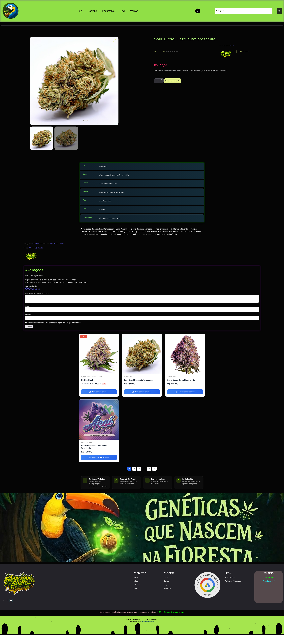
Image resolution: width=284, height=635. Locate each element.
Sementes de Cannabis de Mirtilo (181, 380)
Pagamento (108, 11)
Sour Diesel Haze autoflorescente (138, 380)
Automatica (137, 585)
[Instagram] (7, 600)
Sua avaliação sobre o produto (37, 293)
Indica (135, 581)
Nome (28, 306)
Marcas (134, 11)
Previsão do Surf (268, 581)
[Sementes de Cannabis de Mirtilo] (185, 354)
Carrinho (92, 11)
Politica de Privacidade (233, 581)
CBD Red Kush (87, 380)
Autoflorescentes (88, 377)
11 (149, 469)
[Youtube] (11, 600)
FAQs (166, 577)
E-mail (28, 314)
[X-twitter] (3, 600)
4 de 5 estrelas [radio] (36, 288)
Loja (80, 11)
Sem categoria (87, 442)
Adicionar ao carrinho (172, 81)
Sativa (135, 577)
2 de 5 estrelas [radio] (29, 288)
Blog (122, 11)
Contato (167, 581)
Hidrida (135, 588)
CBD (100, 377)
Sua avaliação (31, 286)
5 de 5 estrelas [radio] (39, 288)
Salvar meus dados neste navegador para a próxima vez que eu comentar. (54, 322)
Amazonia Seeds (228, 46)
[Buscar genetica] (279, 11)
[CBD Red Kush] (99, 354)
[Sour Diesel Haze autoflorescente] (142, 354)
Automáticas (37, 243)
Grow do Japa (269, 577)
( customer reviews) (172, 51)
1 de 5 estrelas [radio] (26, 288)
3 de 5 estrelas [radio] (32, 288)
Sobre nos (167, 588)
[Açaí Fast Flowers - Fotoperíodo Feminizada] (99, 419)
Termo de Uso (230, 577)
